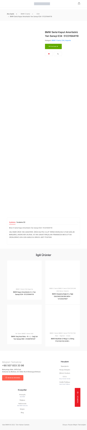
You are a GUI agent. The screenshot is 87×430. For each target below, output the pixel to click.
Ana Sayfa (10, 14)
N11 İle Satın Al (64, 352)
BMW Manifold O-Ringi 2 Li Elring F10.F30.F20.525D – (62, 340)
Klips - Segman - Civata (62, 336)
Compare (58, 54)
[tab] (12, 223)
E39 (71, 288)
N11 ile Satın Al (53, 46)
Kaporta (68, 40)
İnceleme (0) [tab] (21, 222)
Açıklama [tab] (12, 222)
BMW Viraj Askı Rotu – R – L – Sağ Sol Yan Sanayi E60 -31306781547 (24, 338)
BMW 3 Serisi (53, 288)
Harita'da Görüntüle (13, 377)
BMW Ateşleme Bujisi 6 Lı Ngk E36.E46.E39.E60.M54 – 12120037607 (62, 296)
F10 (69, 333)
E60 (58, 291)
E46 (74, 288)
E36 (68, 288)
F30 (74, 333)
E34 (38, 14)
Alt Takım (18, 333)
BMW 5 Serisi (25, 14)
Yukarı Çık (77, 399)
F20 (71, 333)
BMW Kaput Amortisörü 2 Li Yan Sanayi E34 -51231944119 (24, 293)
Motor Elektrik (64, 291)
